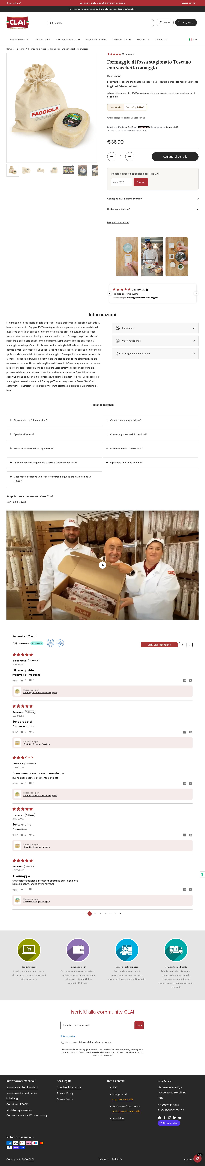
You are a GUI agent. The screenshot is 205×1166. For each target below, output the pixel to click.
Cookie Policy (65, 1099)
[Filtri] (182, 644)
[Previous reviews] (110, 293)
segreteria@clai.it (122, 1099)
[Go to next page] (121, 914)
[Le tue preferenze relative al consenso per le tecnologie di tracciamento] (202, 874)
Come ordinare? (13, 3)
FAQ (114, 1087)
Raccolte (20, 49)
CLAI (31, 1159)
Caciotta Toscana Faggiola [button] (36, 744)
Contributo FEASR (17, 1104)
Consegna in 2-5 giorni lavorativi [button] (124, 198)
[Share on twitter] (191, 681)
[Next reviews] (196, 293)
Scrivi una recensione (159, 644)
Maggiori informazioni (118, 222)
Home (9, 49)
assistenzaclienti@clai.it (126, 1111)
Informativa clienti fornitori (22, 1087)
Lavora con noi (189, 3)
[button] (186, 22)
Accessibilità (191, 1159)
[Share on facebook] (185, 681)
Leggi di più (112, 97)
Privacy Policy (65, 1093)
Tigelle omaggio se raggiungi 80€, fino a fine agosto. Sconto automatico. (102, 9)
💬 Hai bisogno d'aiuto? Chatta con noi (126, 118)
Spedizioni (118, 1118)
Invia (139, 1025)
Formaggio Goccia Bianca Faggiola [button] (40, 692)
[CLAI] (17, 23)
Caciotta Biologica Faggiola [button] (36, 901)
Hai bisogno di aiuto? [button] (118, 209)
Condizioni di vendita (69, 1087)
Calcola (141, 182)
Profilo (167, 22)
